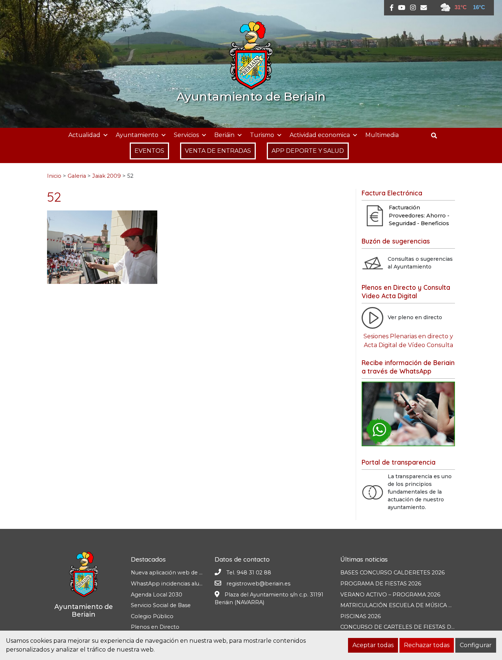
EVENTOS (149, 150)
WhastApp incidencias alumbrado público (187, 583)
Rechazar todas (426, 645)
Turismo (262, 134)
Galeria (77, 176)
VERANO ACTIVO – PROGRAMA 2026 (390, 594)
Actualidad (84, 134)
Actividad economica (320, 134)
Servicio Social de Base (161, 605)
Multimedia (382, 134)
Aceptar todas (373, 645)
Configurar (476, 645)
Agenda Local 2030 (156, 594)
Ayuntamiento (137, 134)
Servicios (186, 134)
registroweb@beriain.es (258, 583)
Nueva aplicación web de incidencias (179, 572)
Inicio (54, 176)
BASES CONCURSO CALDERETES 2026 (392, 572)
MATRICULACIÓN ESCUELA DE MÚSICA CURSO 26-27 (412, 605)
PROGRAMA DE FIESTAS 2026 (380, 583)
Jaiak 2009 (106, 176)
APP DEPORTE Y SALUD (308, 150)
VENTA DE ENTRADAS (218, 150)
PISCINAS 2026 (360, 616)
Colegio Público (152, 616)
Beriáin (224, 134)
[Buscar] (436, 135)
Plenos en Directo (155, 627)
